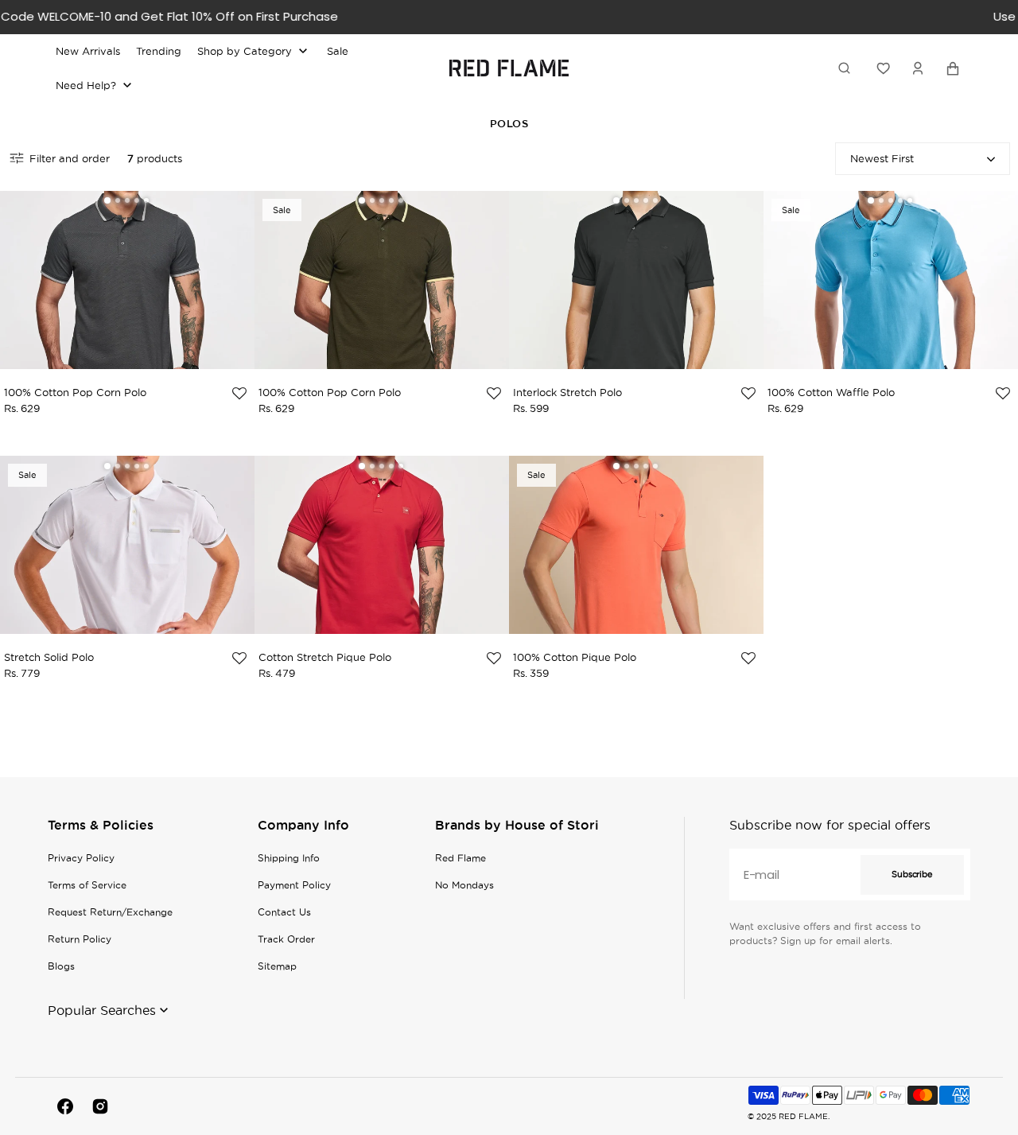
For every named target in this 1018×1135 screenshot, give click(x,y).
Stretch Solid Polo (49, 657)
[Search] (847, 67)
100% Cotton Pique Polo (574, 657)
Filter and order (69, 158)
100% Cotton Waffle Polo (831, 392)
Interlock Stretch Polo (567, 392)
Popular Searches (102, 1010)
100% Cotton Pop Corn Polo (75, 392)
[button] (917, 67)
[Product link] (127, 292)
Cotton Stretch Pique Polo (324, 657)
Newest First (882, 158)
